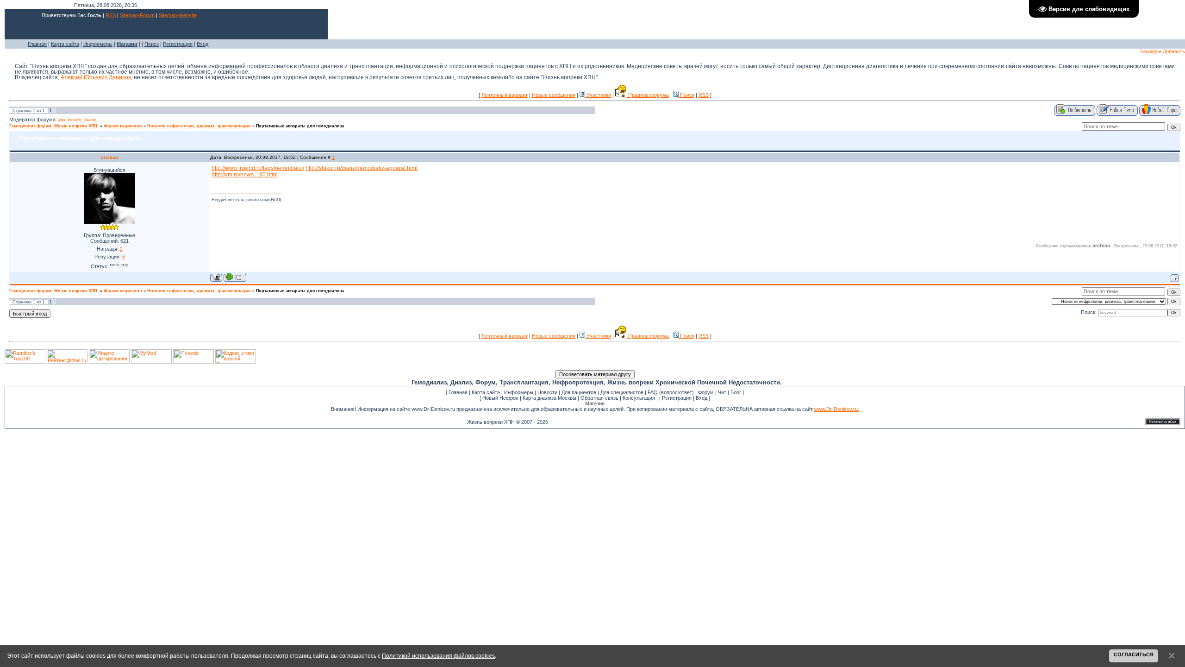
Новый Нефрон (500, 398)
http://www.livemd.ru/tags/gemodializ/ (258, 168)
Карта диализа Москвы (549, 398)
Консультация (639, 398)
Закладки (1150, 51)
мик (61, 120)
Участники (598, 95)
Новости (547, 392)
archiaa (109, 157)
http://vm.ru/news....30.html (245, 174)
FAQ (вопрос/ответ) (671, 392)
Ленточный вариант (504, 95)
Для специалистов (621, 392)
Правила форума (648, 95)
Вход (202, 44)
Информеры (97, 44)
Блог (735, 392)
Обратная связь (599, 398)
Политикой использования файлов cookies (438, 656)
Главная (37, 44)
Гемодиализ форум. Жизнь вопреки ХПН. (54, 126)
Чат (722, 392)
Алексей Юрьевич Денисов (96, 77)
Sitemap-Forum (137, 15)
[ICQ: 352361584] (235, 277)
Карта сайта (65, 44)
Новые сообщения (553, 95)
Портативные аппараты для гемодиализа (300, 126)
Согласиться (1134, 654)
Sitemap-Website (178, 15)
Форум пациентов (123, 126)
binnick (74, 120)
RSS (111, 15)
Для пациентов (578, 392)
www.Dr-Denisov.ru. (836, 409)
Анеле (90, 120)
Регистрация (178, 44)
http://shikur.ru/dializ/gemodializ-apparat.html (362, 168)
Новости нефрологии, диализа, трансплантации (199, 126)
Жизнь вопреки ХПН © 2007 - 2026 (507, 422)
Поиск (151, 44)
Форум (706, 392)
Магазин (595, 403)
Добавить (1174, 51)
